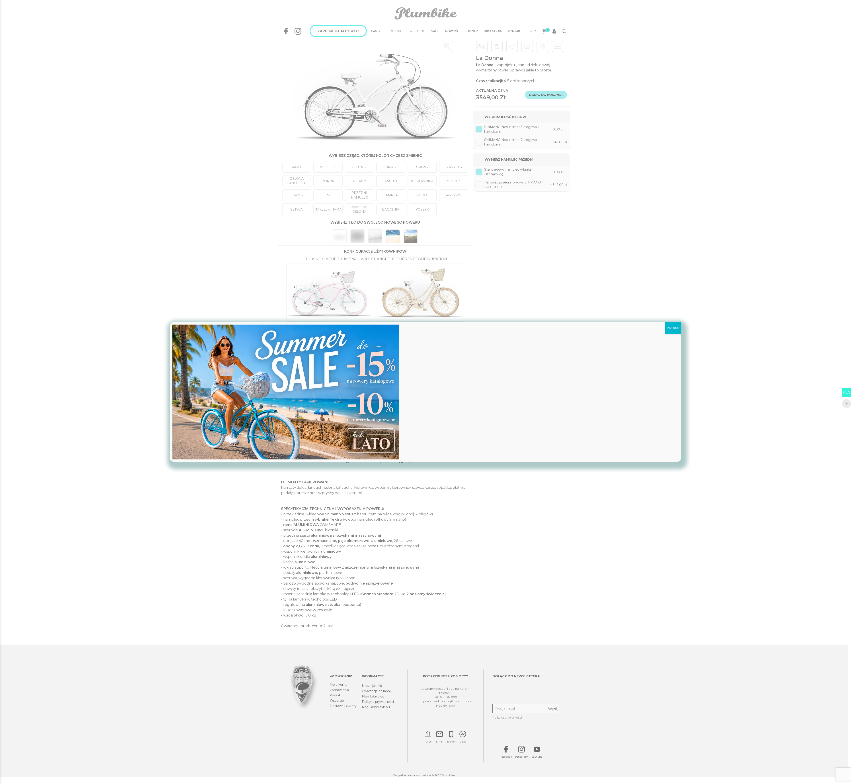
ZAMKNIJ (673, 328)
